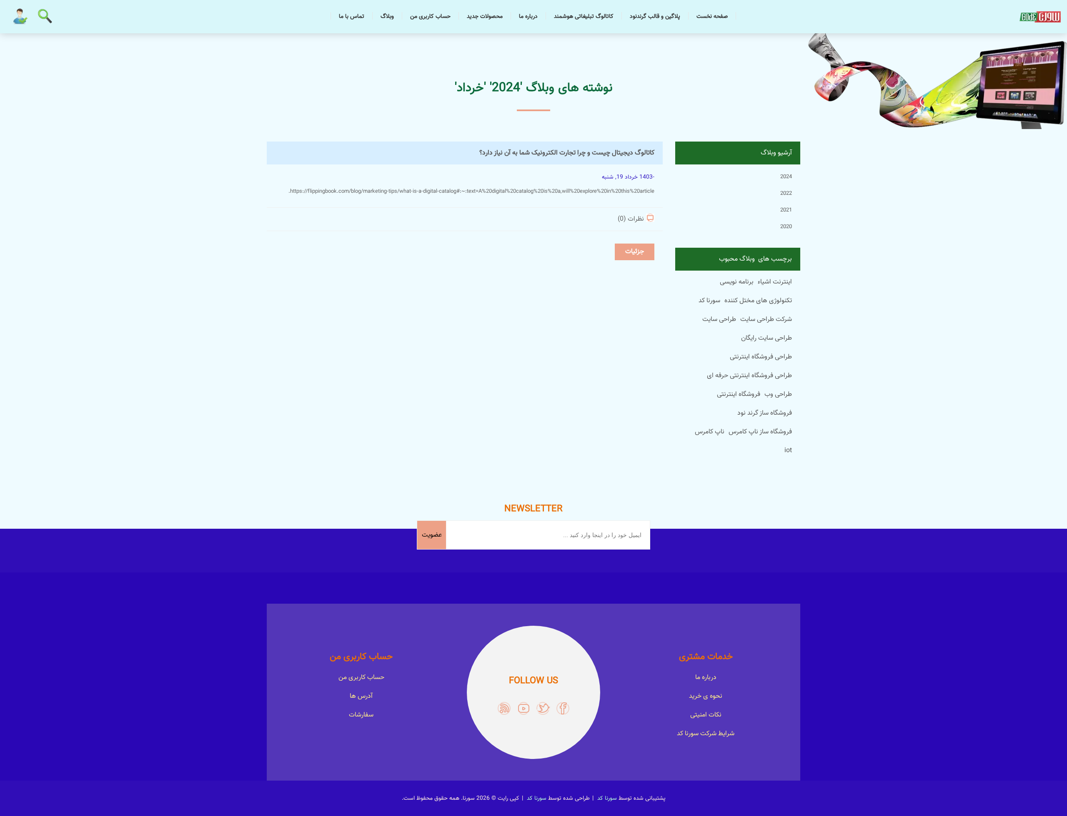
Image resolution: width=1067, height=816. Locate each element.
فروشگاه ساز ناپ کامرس (760, 432)
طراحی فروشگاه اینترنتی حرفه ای (749, 376)
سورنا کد (709, 301)
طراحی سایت (719, 319)
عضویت (432, 535)
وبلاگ (387, 16)
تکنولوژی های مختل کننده (758, 301)
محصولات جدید (485, 16)
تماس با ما (351, 16)
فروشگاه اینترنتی (738, 394)
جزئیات (634, 251)
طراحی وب (778, 394)
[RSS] (504, 708)
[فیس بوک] (563, 708)
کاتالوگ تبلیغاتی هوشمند (584, 16)
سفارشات (361, 715)
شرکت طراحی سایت (766, 319)
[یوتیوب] (523, 708)
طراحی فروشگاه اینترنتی (761, 357)
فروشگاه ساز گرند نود (764, 413)
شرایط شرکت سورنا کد (705, 734)
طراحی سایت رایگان (766, 338)
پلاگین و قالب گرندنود (655, 16)
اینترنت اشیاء (775, 282)
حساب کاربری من (430, 16)
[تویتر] (543, 708)
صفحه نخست (712, 16)
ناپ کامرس (709, 432)
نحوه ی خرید (705, 696)
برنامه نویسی (737, 282)
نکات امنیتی (705, 715)
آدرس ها (361, 696)
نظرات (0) (631, 219)
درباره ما (528, 16)
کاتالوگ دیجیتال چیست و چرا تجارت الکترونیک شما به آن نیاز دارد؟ (566, 153)
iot (788, 450)
